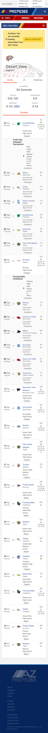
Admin (9, 696)
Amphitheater (28, 124)
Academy (10, 693)
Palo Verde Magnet (30, 244)
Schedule (24, 112)
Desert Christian (29, 202)
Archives (11, 704)
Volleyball (39, 17)
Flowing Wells (29, 503)
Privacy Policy (13, 721)
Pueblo (26, 426)
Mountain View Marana (29, 390)
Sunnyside (27, 346)
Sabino (26, 174)
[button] (46, 4)
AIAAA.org (11, 710)
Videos (10, 687)
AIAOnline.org (13, 723)
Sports (7, 18)
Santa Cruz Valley (29, 318)
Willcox (30, 332)
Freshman (38, 80)
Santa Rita (27, 230)
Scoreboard (12, 715)
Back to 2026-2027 (33, 39)
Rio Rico (26, 261)
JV (24, 80)
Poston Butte (28, 486)
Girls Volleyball (7, 4)
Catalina (26, 557)
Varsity (10, 80)
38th (17, 106)
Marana (26, 304)
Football (25, 17)
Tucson (26, 465)
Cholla (26, 188)
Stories (10, 701)
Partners (11, 707)
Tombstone (28, 374)
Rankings (11, 690)
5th (16, 98)
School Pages (12, 718)
